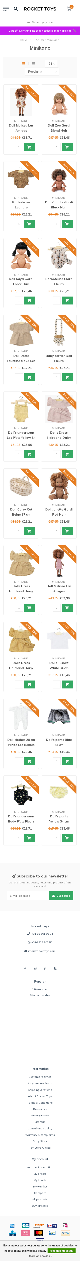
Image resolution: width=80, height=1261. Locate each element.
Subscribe (63, 895)
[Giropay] (52, 1225)
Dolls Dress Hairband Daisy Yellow (21, 668)
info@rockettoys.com (42, 951)
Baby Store (40, 1141)
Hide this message (61, 1250)
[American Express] (12, 1225)
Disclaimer (40, 1109)
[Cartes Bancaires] (25, 1225)
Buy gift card (40, 1205)
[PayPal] (65, 1233)
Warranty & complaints (40, 1134)
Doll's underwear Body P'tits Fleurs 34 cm (21, 821)
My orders (40, 1173)
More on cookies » (40, 1256)
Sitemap (40, 1121)
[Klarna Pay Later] (25, 1233)
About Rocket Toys (40, 1096)
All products (40, 1199)
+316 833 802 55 (42, 942)
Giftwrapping (40, 989)
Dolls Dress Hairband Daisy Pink (59, 438)
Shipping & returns (40, 1089)
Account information (40, 1167)
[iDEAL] (65, 1225)
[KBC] (12, 1233)
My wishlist (40, 1186)
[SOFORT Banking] (38, 1225)
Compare (40, 1193)
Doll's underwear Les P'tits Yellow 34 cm (21, 438)
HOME (24, 40)
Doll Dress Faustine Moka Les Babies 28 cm (21, 361)
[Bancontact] (52, 1233)
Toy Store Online (40, 1147)
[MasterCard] (38, 1233)
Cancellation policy (40, 1128)
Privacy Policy (40, 1115)
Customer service (40, 1076)
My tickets (40, 1180)
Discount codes (40, 995)
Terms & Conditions (40, 1102)
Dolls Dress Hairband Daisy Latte (21, 591)
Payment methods (40, 1083)
